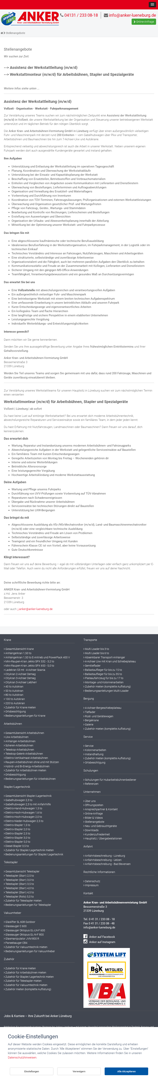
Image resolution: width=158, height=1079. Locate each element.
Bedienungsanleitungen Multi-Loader (106, 690)
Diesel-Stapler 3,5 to (17, 845)
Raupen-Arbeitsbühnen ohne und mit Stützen (32, 762)
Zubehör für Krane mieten (20, 707)
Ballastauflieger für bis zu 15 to (103, 669)
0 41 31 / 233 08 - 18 (102, 919)
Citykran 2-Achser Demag (20, 674)
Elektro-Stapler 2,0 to (17, 829)
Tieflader (89, 712)
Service (88, 745)
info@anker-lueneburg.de (99, 927)
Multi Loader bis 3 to (96, 648)
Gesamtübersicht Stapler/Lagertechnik (28, 795)
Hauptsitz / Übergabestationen (103, 838)
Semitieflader (92, 665)
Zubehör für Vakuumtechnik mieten (26, 947)
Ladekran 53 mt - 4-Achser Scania (25, 669)
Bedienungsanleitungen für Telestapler (28, 904)
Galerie (88, 724)
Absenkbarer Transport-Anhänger (104, 657)
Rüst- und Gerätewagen (98, 716)
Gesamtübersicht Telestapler (22, 871)
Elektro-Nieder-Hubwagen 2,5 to (24, 821)
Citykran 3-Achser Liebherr (21, 682)
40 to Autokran (14, 686)
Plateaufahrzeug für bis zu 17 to (103, 678)
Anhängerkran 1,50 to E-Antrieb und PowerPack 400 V (37, 657)
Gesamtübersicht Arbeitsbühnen (24, 732)
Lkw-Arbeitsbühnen (17, 737)
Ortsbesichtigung (15, 711)
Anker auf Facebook (101, 937)
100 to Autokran (15, 699)
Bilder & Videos (93, 817)
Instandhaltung (93, 754)
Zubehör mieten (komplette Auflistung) (28, 989)
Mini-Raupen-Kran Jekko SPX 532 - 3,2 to (29, 661)
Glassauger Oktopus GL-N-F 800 (24, 934)
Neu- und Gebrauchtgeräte (100, 826)
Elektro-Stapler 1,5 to (17, 825)
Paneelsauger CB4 (16, 942)
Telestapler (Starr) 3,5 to (19, 883)
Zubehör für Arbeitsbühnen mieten (25, 770)
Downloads (91, 830)
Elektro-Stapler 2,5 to (17, 833)
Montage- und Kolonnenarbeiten (104, 682)
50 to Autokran (14, 690)
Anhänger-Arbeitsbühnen (20, 741)
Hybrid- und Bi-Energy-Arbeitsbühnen (27, 766)
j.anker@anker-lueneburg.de (35, 609)
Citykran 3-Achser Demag (20, 678)
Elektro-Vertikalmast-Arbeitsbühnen (26, 757)
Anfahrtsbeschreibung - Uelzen (103, 859)
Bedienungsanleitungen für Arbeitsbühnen (30, 778)
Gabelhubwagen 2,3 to (18, 800)
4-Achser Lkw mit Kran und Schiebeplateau (110, 661)
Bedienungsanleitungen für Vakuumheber (30, 951)
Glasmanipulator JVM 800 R (22, 938)
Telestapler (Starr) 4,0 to (19, 888)
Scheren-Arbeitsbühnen (19, 745)
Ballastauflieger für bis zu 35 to (103, 674)
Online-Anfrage (145, 21)
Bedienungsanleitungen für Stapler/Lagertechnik (34, 854)
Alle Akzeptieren (126, 1071)
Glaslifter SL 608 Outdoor (20, 921)
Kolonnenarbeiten (95, 750)
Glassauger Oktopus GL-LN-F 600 (25, 930)
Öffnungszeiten (93, 805)
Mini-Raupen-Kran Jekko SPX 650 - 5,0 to (29, 665)
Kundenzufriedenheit (97, 834)
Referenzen (91, 783)
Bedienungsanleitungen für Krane (25, 715)
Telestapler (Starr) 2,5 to (19, 875)
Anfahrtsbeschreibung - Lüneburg (104, 855)
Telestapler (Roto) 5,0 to (19, 896)
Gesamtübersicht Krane (19, 648)
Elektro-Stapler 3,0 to (17, 837)
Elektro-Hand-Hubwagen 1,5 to (23, 808)
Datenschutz (92, 881)
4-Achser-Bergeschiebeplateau (102, 707)
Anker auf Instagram (101, 942)
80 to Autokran (14, 694)
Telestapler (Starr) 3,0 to (19, 879)
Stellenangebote (94, 821)
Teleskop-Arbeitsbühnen (19, 749)
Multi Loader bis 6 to (96, 653)
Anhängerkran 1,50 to (18, 653)
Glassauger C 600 (16, 926)
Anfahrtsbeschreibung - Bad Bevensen (107, 864)
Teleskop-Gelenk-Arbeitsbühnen (24, 753)
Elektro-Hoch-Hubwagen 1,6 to (23, 812)
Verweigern (79, 1071)
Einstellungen (31, 1071)
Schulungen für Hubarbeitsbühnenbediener (110, 779)
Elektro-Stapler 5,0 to (17, 841)
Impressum (91, 885)
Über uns (90, 801)
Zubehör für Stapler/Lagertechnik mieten (29, 850)
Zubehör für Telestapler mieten (23, 900)
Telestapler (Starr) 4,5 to (19, 892)
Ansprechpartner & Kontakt (101, 809)
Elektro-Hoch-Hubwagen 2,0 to (23, 816)
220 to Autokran (15, 703)
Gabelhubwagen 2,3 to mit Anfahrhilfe (28, 804)
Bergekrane (91, 720)
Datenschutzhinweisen (22, 1057)
